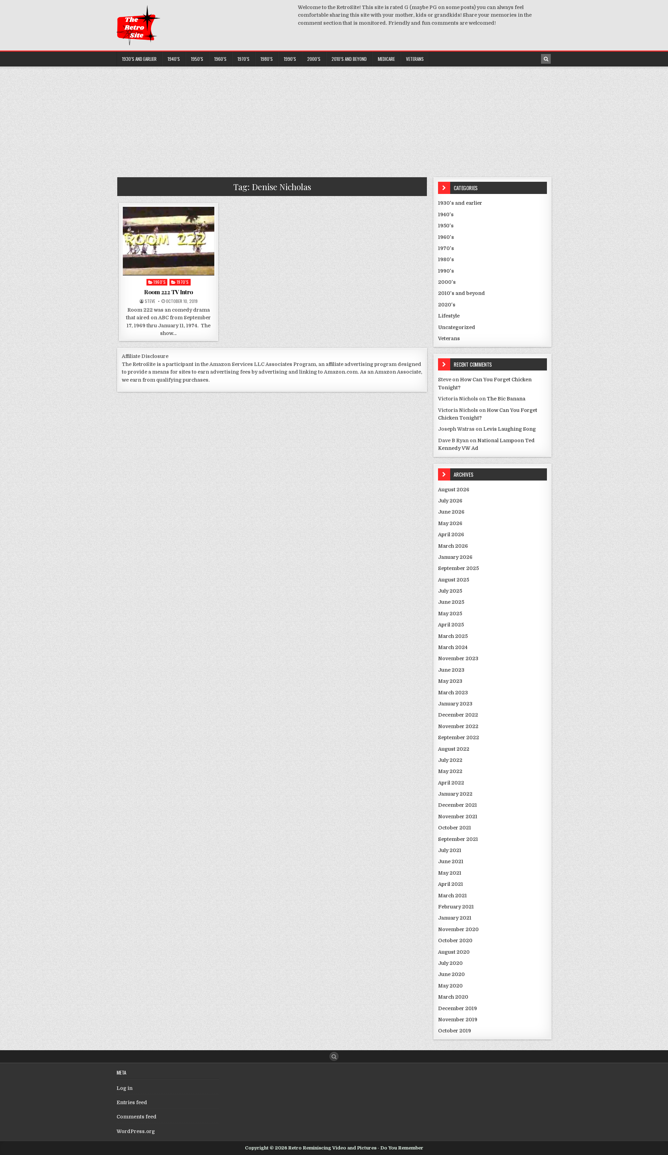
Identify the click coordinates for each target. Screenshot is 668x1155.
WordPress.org (136, 1131)
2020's (446, 304)
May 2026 (450, 523)
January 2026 (455, 557)
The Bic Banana (506, 398)
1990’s (290, 58)
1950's (446, 225)
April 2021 (450, 884)
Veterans (415, 58)
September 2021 (458, 839)
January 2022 (455, 794)
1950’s (197, 58)
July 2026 (450, 501)
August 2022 (453, 749)
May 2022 (450, 771)
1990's (446, 271)
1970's (183, 282)
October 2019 (454, 1030)
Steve (150, 301)
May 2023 (450, 681)
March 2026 (453, 546)
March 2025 (453, 636)
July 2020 (450, 963)
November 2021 (457, 816)
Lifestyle (449, 316)
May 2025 (450, 613)
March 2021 (452, 895)
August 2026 (453, 489)
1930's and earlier (460, 203)
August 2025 (453, 580)
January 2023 (455, 704)
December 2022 (458, 715)
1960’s (220, 58)
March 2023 (453, 692)
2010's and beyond (461, 293)
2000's (447, 282)
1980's (446, 259)
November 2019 (457, 1019)
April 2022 (451, 783)
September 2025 (458, 568)
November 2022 (458, 726)
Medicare (386, 58)
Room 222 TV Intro (168, 292)
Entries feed (132, 1102)
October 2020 (455, 940)
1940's (446, 214)
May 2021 (449, 873)
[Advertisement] (334, 120)
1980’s (267, 58)
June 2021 (450, 861)
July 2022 (450, 760)
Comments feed (137, 1116)
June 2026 (451, 512)
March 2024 (453, 647)
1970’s (243, 58)
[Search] (546, 59)
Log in (125, 1088)
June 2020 (451, 974)
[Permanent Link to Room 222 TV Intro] (168, 241)
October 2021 (454, 827)
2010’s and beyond (349, 58)
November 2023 (458, 658)
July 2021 (449, 850)
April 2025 (451, 624)
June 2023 (451, 670)
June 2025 (451, 602)
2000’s (313, 58)
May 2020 (450, 986)
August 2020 (454, 952)
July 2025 (450, 591)
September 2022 (458, 737)
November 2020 (458, 929)
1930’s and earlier (139, 58)
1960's (159, 282)
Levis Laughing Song (509, 429)
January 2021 (454, 918)
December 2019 (457, 1008)
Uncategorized (456, 327)
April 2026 (451, 534)
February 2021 (456, 907)
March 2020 (453, 997)
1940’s (174, 58)
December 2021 (457, 805)
